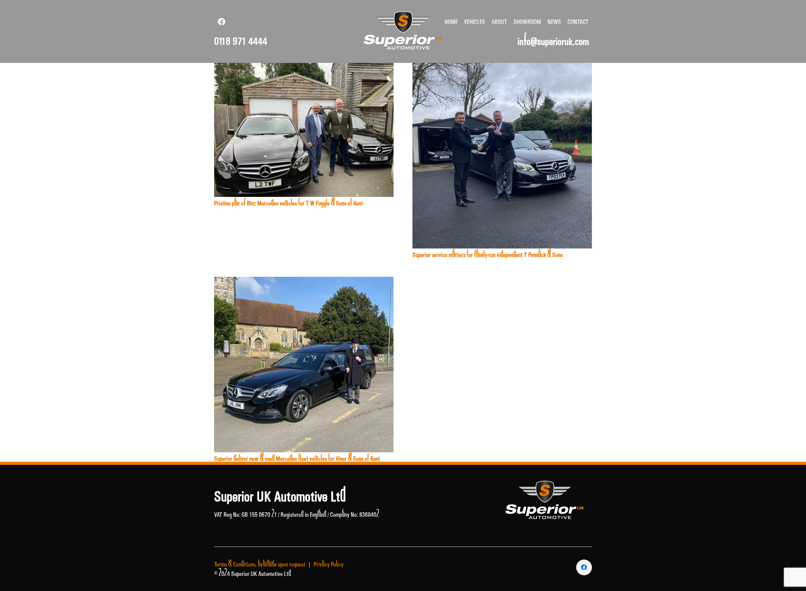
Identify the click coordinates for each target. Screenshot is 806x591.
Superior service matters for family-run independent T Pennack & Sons (487, 255)
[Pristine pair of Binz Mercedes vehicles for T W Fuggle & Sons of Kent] (304, 67)
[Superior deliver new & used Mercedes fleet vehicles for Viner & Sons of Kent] (304, 281)
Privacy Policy (328, 564)
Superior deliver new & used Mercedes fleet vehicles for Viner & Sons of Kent (297, 458)
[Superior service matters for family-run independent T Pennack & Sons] (502, 67)
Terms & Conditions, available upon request (259, 564)
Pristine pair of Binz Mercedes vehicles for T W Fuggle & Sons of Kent (288, 203)
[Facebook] (221, 21)
